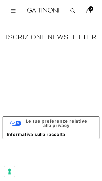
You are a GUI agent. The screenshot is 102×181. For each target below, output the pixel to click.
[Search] (73, 11)
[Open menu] (13, 11)
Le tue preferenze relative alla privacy (56, 123)
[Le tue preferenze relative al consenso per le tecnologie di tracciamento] (9, 171)
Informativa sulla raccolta (36, 134)
